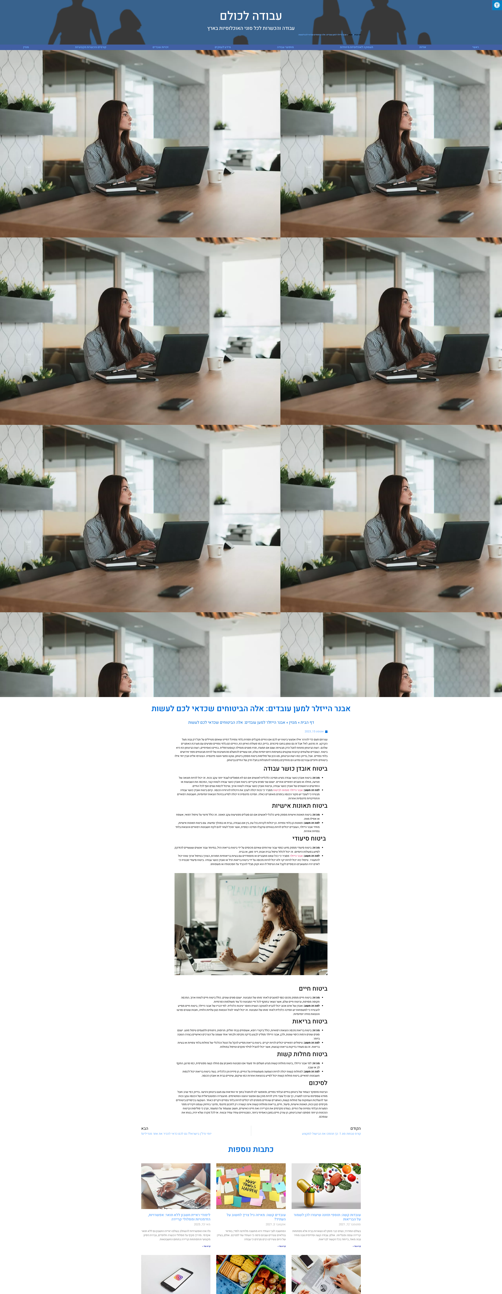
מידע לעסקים (223, 47)
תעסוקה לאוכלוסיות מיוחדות (356, 47)
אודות (422, 47)
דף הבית (357, 34)
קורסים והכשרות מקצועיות (90, 47)
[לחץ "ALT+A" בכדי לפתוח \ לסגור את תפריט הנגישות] (497, 5)
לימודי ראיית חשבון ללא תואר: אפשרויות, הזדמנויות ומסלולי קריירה (179, 1217)
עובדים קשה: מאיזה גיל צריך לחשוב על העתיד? (256, 1217)
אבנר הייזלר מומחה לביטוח (288, 790)
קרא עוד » (357, 1246)
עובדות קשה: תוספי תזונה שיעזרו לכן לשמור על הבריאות (327, 1217)
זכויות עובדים (160, 47)
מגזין (350, 34)
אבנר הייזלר (296, 856)
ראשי (475, 47)
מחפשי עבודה (285, 47)
